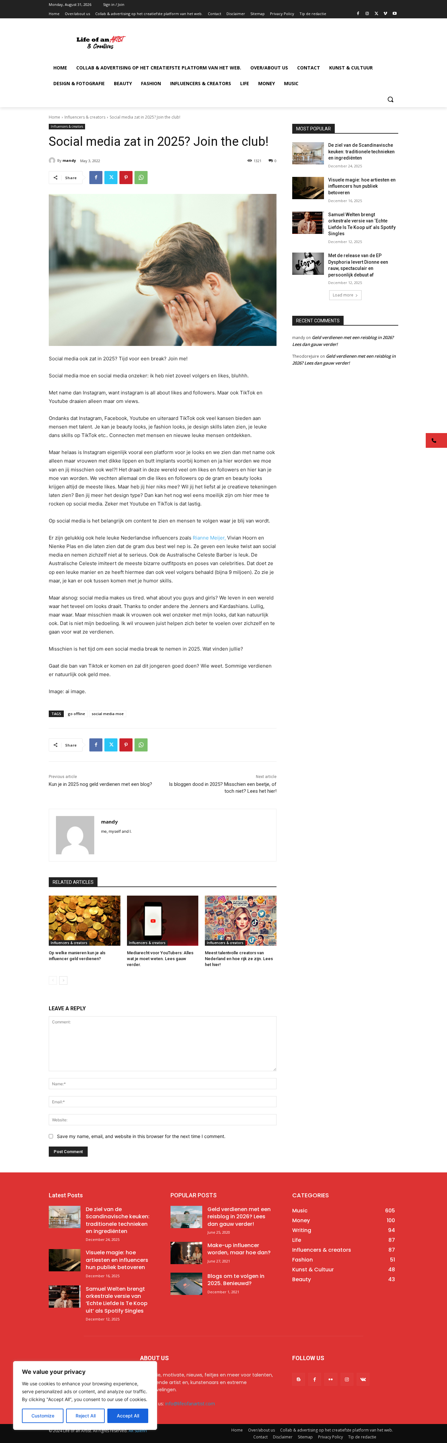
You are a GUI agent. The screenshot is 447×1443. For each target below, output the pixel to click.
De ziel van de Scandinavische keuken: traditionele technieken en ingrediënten (361, 151)
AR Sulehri (138, 1431)
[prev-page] (53, 980)
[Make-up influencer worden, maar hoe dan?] (186, 1253)
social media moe (108, 713)
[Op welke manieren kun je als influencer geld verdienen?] (84, 921)
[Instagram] (367, 14)
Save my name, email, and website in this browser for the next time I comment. (141, 1136)
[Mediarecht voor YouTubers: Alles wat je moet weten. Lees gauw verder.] (163, 921)
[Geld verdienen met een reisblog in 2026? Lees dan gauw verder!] (186, 1217)
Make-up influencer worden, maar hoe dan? (239, 1249)
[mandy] (53, 160)
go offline (76, 713)
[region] (85, 1395)
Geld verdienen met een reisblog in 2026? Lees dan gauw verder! (239, 1217)
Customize (42, 1415)
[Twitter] (376, 14)
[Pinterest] (126, 177)
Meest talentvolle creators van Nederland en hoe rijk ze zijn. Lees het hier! (239, 958)
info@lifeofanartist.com (190, 1403)
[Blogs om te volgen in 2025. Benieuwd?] (186, 1284)
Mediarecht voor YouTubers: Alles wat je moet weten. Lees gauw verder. (160, 958)
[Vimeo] (385, 14)
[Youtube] (394, 14)
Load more (343, 295)
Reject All (86, 1415)
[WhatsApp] (141, 177)
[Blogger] (298, 1379)
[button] (390, 99)
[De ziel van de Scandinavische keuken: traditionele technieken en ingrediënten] (308, 153)
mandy (69, 160)
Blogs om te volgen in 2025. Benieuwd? (235, 1279)
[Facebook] (358, 14)
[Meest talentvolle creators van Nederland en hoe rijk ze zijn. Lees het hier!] (241, 921)
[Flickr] (330, 1379)
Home (54, 117)
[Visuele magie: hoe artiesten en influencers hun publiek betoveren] (308, 188)
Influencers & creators (84, 117)
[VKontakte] (363, 1379)
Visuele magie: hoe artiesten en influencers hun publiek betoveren (362, 186)
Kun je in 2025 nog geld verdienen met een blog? (100, 784)
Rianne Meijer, (209, 538)
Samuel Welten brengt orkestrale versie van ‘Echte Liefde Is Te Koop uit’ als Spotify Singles (117, 1300)
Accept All (128, 1415)
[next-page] (63, 980)
